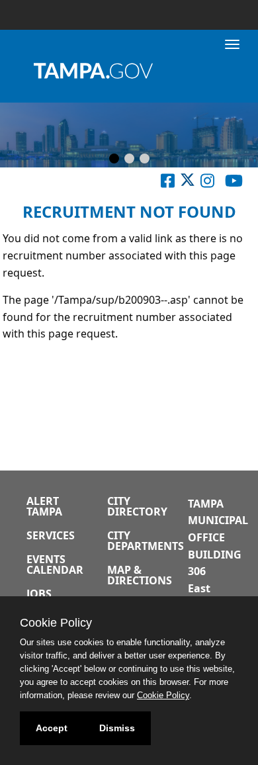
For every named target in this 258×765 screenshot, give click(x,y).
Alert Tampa (44, 506)
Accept (51, 728)
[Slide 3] (144, 159)
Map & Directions (139, 575)
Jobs (39, 593)
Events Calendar (54, 564)
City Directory (137, 506)
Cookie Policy (163, 695)
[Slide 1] (114, 159)
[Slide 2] (129, 159)
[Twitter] (187, 183)
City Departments (145, 540)
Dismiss (117, 728)
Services (50, 535)
